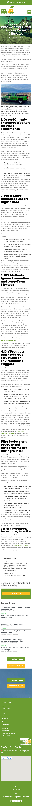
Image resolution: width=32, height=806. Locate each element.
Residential (5, 728)
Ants (3, 706)
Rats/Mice (5, 716)
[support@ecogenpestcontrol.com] (16, 793)
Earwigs (4, 713)
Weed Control (6, 735)
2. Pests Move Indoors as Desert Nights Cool (15, 563)
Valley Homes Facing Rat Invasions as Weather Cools (15, 632)
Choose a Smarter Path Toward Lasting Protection (15, 576)
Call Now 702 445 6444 (17, 2)
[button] (29, 12)
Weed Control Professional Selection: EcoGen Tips (15, 649)
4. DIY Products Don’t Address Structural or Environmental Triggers (15, 569)
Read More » (3, 613)
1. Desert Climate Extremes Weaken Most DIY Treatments (15, 560)
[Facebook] (12, 801)
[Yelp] (17, 801)
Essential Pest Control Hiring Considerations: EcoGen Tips (12, 640)
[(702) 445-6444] (16, 786)
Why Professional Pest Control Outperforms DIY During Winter (16, 572)
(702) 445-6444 (16, 790)
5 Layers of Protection (8, 733)
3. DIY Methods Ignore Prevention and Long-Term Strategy (15, 566)
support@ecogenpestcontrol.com (16, 797)
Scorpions (5, 718)
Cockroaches (6, 708)
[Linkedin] (20, 801)
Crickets (4, 711)
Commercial (5, 731)
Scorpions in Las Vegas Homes (12, 624)
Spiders (4, 721)
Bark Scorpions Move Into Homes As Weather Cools (14, 617)
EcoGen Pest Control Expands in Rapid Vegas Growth (15, 608)
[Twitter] (14, 801)
